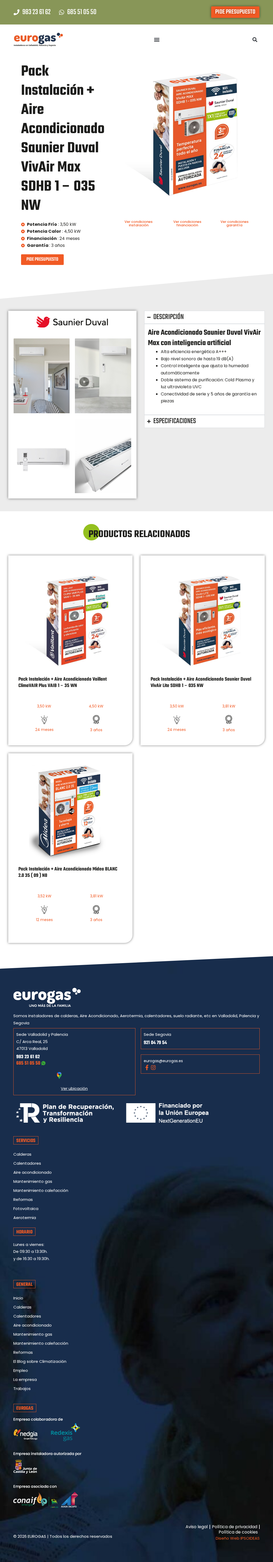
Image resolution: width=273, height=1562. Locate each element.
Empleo (20, 1370)
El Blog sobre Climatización (39, 1361)
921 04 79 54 (155, 1043)
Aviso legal (197, 1527)
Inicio (18, 1298)
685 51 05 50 (28, 1063)
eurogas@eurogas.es (163, 1061)
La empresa (25, 1379)
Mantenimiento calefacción (40, 1190)
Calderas (22, 1154)
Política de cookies (238, 1532)
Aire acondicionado (32, 1172)
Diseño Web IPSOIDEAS (238, 1538)
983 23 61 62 (28, 1057)
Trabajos (22, 1388)
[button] (156, 39)
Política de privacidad (234, 1527)
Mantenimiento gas (32, 1181)
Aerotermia (24, 1217)
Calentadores (27, 1163)
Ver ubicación (74, 1088)
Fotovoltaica (25, 1208)
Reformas (23, 1199)
